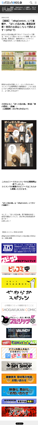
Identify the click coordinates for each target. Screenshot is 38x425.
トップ (4, 7)
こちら (32, 187)
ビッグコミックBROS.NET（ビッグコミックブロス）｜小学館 (12, 3)
